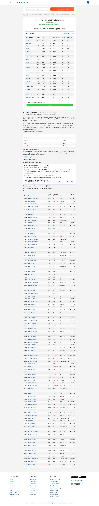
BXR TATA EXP (32, 456)
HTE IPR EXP (31, 309)
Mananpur (28, 67)
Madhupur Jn (29, 56)
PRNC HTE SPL (32, 266)
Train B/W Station (54, 486)
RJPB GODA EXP (32, 388)
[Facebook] (73, 480)
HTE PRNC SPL (32, 269)
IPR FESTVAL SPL (32, 225)
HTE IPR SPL (31, 263)
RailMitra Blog (33, 479)
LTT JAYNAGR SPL (32, 315)
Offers (31, 492)
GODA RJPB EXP (32, 385)
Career (11, 488)
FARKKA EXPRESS (32, 285)
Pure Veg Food (33, 486)
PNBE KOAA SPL (32, 212)
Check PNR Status (55, 479)
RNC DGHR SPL (32, 377)
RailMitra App (28, 157)
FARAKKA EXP (31, 288)
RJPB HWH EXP (32, 339)
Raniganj (28, 48)
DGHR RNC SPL (32, 374)
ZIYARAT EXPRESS (32, 358)
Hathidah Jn (28, 78)
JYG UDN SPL (31, 317)
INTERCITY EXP (32, 396)
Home (11, 479)
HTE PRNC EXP (32, 461)
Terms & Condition (14, 494)
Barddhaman (29, 43)
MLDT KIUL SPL (32, 296)
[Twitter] (71, 480)
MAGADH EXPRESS (33, 467)
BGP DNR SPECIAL (33, 244)
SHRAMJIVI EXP (32, 350)
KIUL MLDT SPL (32, 298)
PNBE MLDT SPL (32, 252)
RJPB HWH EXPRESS (33, 206)
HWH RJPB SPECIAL (33, 204)
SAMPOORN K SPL (32, 366)
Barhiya (27, 75)
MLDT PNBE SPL (32, 250)
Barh (27, 83)
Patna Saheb (29, 94)
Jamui (27, 64)
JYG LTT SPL (31, 312)
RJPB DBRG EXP (32, 420)
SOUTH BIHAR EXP (33, 423)
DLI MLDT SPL (31, 258)
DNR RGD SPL (31, 233)
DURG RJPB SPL (32, 236)
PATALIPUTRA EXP (32, 304)
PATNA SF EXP (32, 328)
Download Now (49, 105)
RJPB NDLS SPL (32, 364)
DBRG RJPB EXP (32, 418)
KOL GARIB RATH (32, 344)
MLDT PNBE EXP (32, 445)
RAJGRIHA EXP (32, 391)
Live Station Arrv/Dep (55, 488)
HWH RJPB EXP (32, 336)
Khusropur (28, 89)
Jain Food (32, 488)
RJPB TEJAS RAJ (32, 331)
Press (11, 483)
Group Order (33, 483)
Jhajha (27, 62)
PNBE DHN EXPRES (33, 431)
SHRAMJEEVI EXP (32, 347)
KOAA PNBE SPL (32, 209)
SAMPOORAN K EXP (33, 355)
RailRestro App (29, 156)
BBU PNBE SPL (32, 372)
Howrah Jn (28, 40)
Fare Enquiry (53, 492)
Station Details (54, 494)
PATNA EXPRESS (32, 220)
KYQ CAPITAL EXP (32, 415)
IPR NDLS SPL (31, 222)
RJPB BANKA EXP (32, 404)
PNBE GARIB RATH (33, 342)
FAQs (11, 490)
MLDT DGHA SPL (32, 450)
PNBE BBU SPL (32, 369)
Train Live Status (54, 483)
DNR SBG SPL (31, 274)
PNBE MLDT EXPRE (33, 448)
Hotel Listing (33, 494)
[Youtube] (75, 480)
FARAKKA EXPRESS (33, 282)
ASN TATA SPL (31, 279)
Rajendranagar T (30, 97)
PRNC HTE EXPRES (33, 458)
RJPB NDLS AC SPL (33, 198)
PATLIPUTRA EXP (32, 301)
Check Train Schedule (62, 9)
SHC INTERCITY (32, 380)
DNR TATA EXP (32, 260)
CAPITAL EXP (31, 410)
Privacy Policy (13, 492)
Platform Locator (54, 496)
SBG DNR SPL (31, 271)
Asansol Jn (28, 51)
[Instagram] (78, 480)
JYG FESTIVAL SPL (33, 320)
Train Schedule (54, 481)
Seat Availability (54, 490)
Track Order (33, 481)
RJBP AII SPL (31, 214)
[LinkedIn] (80, 480)
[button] (50, 104)
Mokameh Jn (29, 81)
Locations (32, 490)
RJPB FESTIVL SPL (32, 217)
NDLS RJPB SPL (32, 201)
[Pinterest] (81, 480)
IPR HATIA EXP (32, 307)
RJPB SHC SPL (32, 228)
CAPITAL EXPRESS (32, 407)
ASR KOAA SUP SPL (33, 293)
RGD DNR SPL (31, 231)
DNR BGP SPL (31, 247)
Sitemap (12, 496)
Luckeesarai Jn (29, 73)
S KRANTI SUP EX (32, 353)
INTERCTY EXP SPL (33, 239)
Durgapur (28, 45)
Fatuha (27, 92)
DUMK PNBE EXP (32, 434)
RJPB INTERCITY (32, 383)
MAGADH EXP (31, 464)
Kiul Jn (27, 70)
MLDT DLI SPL (31, 255)
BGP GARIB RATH (32, 326)
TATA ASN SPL (31, 277)
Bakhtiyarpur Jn (29, 86)
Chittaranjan (29, 54)
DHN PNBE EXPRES (33, 429)
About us (12, 481)
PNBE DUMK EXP (32, 437)
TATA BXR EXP (32, 453)
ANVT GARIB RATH (33, 323)
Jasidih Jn (28, 59)
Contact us (12, 486)
